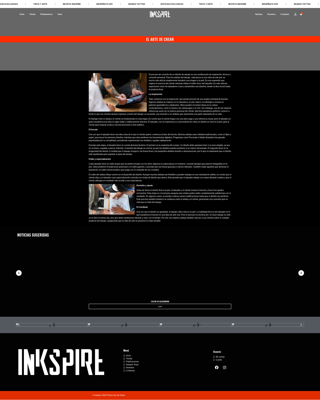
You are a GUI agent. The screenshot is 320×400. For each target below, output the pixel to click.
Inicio (22, 14)
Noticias (258, 14)
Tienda (32, 14)
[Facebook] (216, 367)
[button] (19, 273)
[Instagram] (224, 367)
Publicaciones (46, 14)
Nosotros (271, 14)
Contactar (284, 14)
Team (60, 14)
